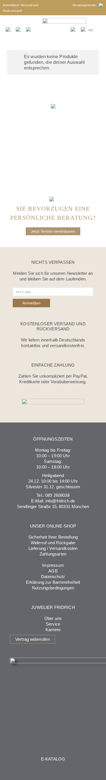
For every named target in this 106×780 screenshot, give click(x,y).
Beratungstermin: (86, 5)
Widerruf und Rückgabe (53, 542)
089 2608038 (57, 495)
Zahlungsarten (53, 554)
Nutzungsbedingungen (53, 587)
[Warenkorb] (83, 29)
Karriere (53, 629)
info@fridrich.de (60, 500)
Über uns (53, 618)
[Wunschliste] (73, 29)
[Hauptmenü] (90, 30)
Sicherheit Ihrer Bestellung (53, 537)
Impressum (53, 565)
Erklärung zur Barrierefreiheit (53, 582)
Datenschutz (53, 576)
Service (53, 624)
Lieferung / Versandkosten (53, 548)
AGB (52, 570)
